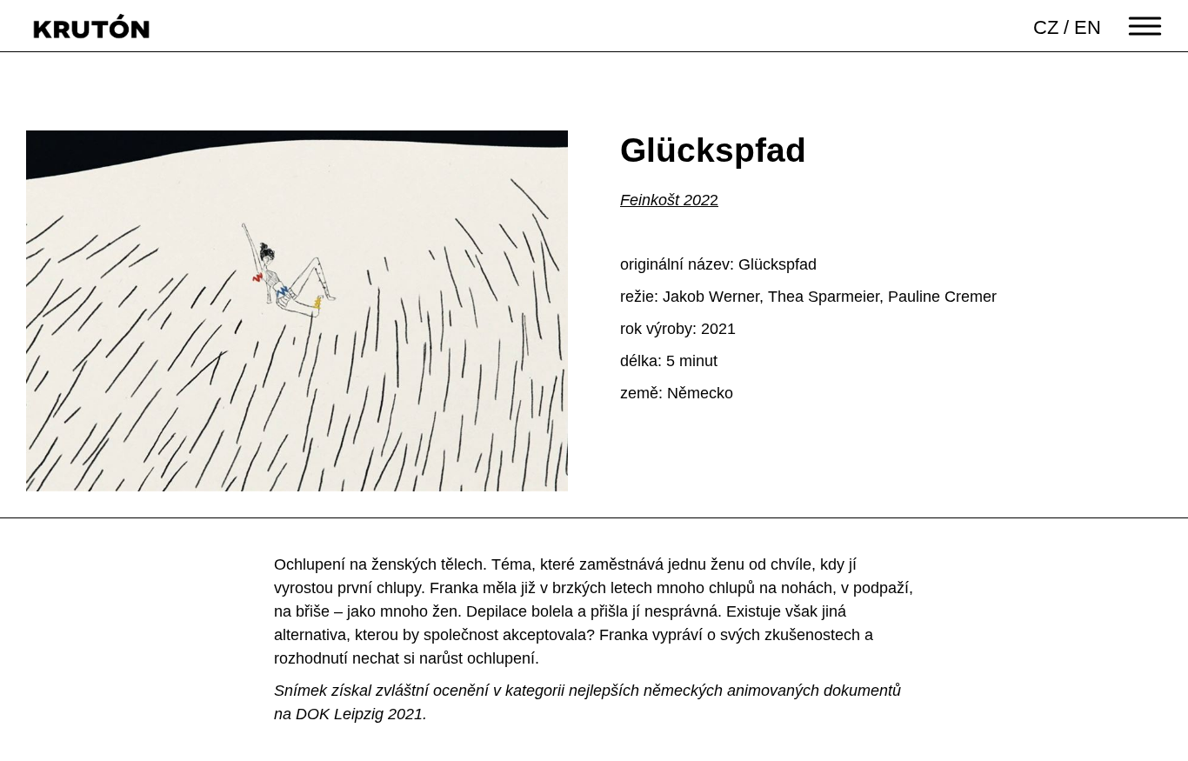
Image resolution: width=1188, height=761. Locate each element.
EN (1087, 27)
